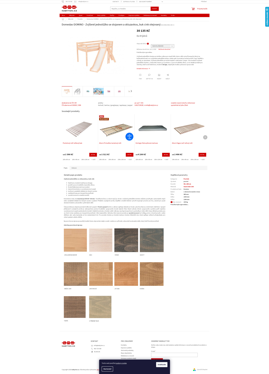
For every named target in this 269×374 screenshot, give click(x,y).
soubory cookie (121, 363)
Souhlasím (162, 364)
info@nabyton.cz (99, 345)
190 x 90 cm (112, 160)
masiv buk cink (189, 187)
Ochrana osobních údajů (128, 358)
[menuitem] (63, 15)
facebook (97, 352)
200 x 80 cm (66, 160)
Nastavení (107, 369)
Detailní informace (142, 69)
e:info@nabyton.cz (151, 105)
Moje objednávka (126, 353)
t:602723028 (139, 105)
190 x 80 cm (102, 160)
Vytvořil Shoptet (202, 370)
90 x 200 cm (187, 184)
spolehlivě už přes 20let (179, 105)
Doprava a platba (129, 2)
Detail (93, 155)
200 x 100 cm (85, 160)
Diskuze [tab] (74, 168)
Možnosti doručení (164, 49)
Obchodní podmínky (145, 2)
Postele (186, 179)
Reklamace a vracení (127, 356)
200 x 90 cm (75, 160)
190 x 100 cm (122, 160)
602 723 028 (97, 349)
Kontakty (116, 2)
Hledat (154, 9)
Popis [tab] (65, 168)
